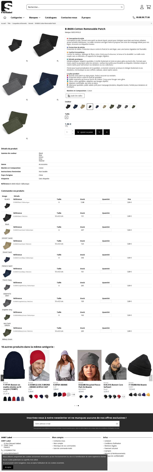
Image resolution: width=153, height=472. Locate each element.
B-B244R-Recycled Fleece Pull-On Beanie (89, 386)
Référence (5, 184)
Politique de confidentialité (114, 456)
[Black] (5, 398)
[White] (68, 394)
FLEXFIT (5, 391)
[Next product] (151, 23)
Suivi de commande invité (63, 448)
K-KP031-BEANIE (60, 385)
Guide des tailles (76, 96)
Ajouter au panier (86, 132)
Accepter (8, 467)
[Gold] (148, 394)
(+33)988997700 (10, 450)
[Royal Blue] (18, 398)
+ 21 (123, 397)
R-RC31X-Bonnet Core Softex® (113, 386)
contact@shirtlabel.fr (11, 453)
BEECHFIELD (76, 32)
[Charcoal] (114, 396)
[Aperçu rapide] (17, 380)
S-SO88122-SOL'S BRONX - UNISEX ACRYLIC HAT (39, 386)
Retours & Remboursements (115, 453)
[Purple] (143, 394)
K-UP (54, 387)
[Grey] (22, 398)
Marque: (68, 32)
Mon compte (58, 443)
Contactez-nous (59, 441)
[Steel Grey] (91, 396)
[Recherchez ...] (121, 7)
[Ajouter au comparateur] (106, 132)
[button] (74, 405)
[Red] (13, 398)
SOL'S (29, 389)
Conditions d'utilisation (113, 443)
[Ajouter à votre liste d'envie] (99, 132)
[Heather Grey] (139, 394)
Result (105, 389)
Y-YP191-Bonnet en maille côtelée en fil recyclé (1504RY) (12, 387)
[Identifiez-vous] (141, 7)
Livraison (108, 441)
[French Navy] (41, 396)
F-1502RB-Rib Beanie (137, 385)
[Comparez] (13, 380)
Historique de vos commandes (65, 446)
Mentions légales (111, 446)
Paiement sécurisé (111, 448)
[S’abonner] (117, 423)
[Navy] (9, 398)
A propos (108, 451)
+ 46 (72, 394)
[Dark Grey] (46, 396)
